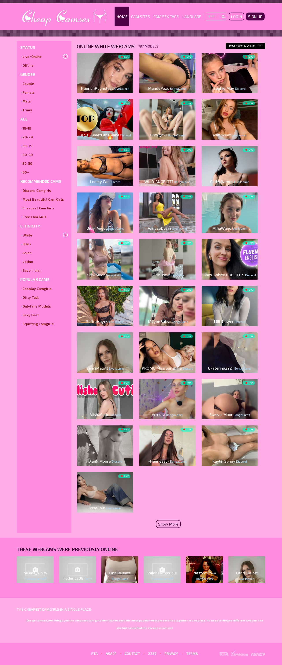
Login (236, 16)
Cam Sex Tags (166, 16)
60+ (25, 172)
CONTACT (132, 653)
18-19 (26, 128)
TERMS (192, 653)
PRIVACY (171, 653)
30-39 (27, 146)
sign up (255, 16)
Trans (27, 110)
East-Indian (31, 270)
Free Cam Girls (34, 217)
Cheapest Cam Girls (38, 208)
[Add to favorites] (82, 56)
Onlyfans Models (36, 306)
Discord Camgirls (36, 190)
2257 (152, 653)
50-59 (27, 163)
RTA (94, 653)
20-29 (27, 137)
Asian (27, 253)
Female (28, 92)
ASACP (111, 653)
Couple (28, 83)
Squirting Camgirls (38, 324)
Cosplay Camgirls (37, 288)
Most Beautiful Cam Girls (43, 199)
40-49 (27, 154)
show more (168, 524)
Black (26, 244)
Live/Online (32, 56)
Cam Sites (140, 16)
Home (122, 16)
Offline (27, 65)
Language (191, 16)
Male (26, 101)
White (27, 235)
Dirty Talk (30, 297)
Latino (27, 261)
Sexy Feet (30, 315)
